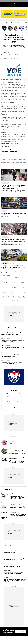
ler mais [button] (4, 634)
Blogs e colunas (10, 437)
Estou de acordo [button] (20, 631)
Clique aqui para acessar (10, 149)
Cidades (6, 22)
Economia (19, 22)
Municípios (8, 490)
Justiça (12, 22)
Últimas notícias (10, 327)
